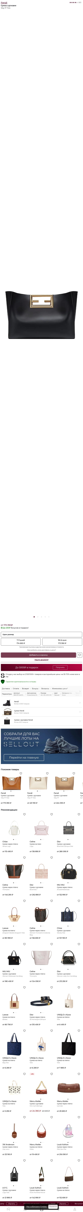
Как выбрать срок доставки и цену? (41, 650)
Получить (60, 667)
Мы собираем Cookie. (36, 1207)
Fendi (4, 2)
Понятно (53, 1207)
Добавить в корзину (38, 655)
